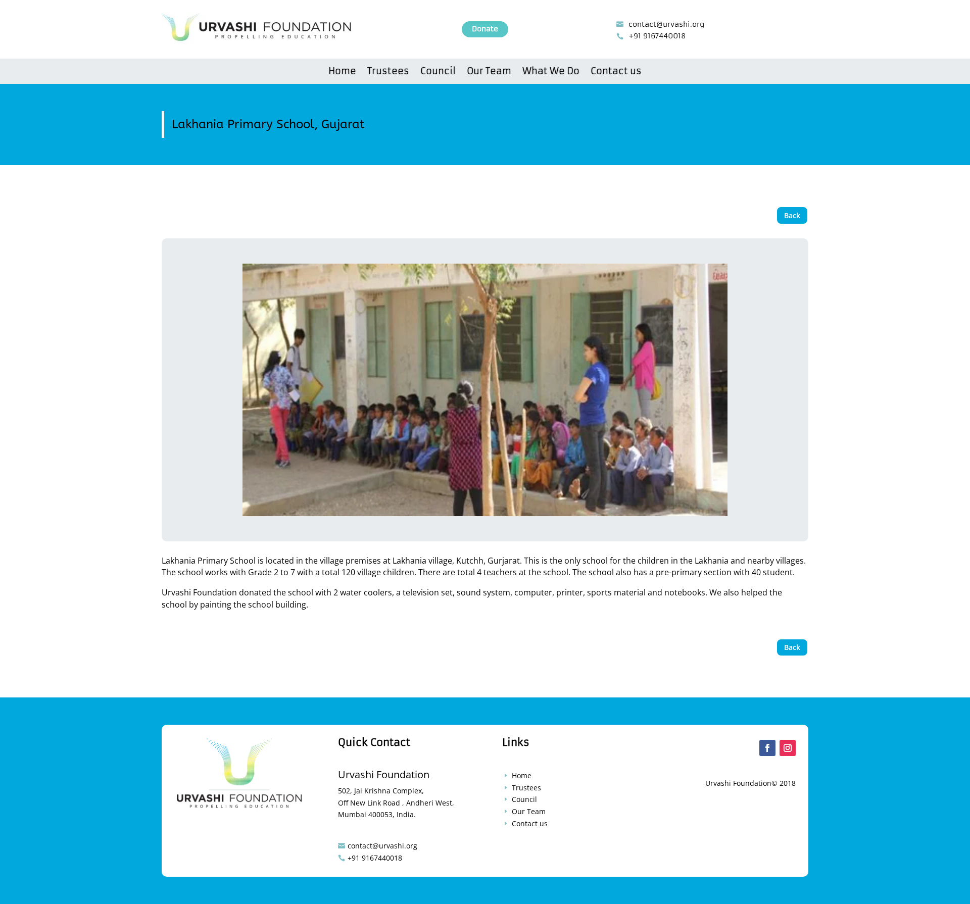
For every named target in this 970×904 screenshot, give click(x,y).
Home (342, 72)
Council (438, 72)
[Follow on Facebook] (767, 748)
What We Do (550, 72)
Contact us (616, 72)
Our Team (489, 72)
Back (792, 215)
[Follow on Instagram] (788, 748)
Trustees (388, 72)
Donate (485, 28)
